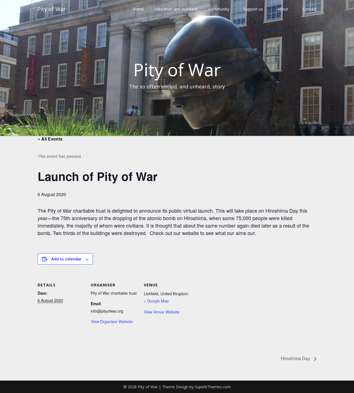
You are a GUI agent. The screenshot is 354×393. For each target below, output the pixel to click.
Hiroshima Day (296, 358)
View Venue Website (161, 312)
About (282, 9)
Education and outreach (176, 9)
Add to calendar (66, 259)
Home (138, 9)
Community (219, 9)
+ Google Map (156, 301)
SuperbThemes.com (213, 386)
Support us (253, 9)
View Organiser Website (112, 321)
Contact (310, 9)
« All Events (50, 139)
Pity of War (51, 9)
